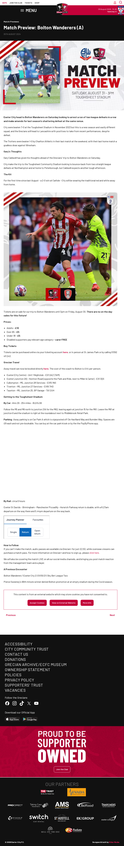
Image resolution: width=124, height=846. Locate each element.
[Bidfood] (85, 805)
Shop (37, 3)
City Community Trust (27, 649)
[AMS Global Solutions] (62, 805)
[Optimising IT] (15, 818)
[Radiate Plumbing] (73, 830)
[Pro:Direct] (15, 805)
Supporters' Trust (24, 685)
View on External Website (63, 602)
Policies (13, 674)
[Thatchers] (108, 805)
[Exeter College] (108, 818)
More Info (87, 602)
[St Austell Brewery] (62, 818)
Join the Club (62, 769)
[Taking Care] (38, 805)
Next (112, 615)
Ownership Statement (27, 669)
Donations (15, 659)
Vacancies (15, 690)
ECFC (4, 3)
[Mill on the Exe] (50, 830)
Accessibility (19, 643)
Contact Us (16, 654)
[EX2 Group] (85, 818)
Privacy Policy (19, 679)
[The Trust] (47, 792)
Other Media (114, 842)
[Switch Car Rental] (38, 818)
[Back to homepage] (62, 9)
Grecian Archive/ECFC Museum (36, 664)
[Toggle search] (121, 3)
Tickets (28, 3)
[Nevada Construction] (76, 792)
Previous (11, 615)
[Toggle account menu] (115, 3)
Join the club (15, 3)
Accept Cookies (37, 602)
